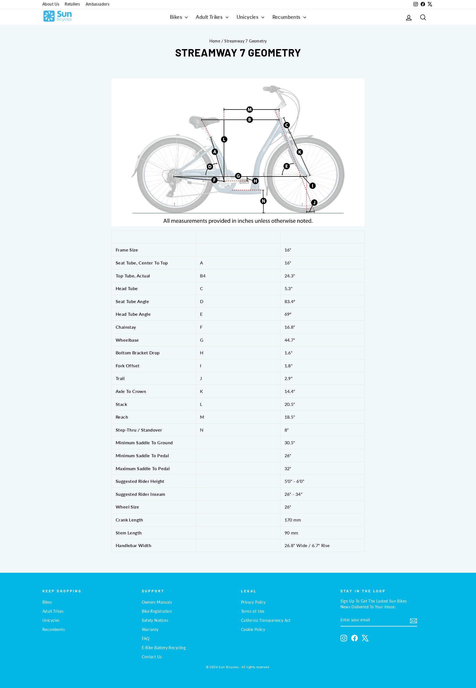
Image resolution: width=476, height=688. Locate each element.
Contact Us (152, 657)
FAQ (146, 638)
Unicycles (248, 17)
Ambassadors (97, 4)
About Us (50, 4)
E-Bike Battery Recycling (164, 648)
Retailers (72, 4)
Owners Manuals (157, 602)
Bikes (176, 17)
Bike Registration (157, 611)
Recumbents (287, 17)
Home (214, 41)
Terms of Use (252, 611)
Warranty (150, 629)
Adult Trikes (210, 17)
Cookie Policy (253, 629)
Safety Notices (155, 620)
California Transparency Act (266, 620)
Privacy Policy (253, 602)
